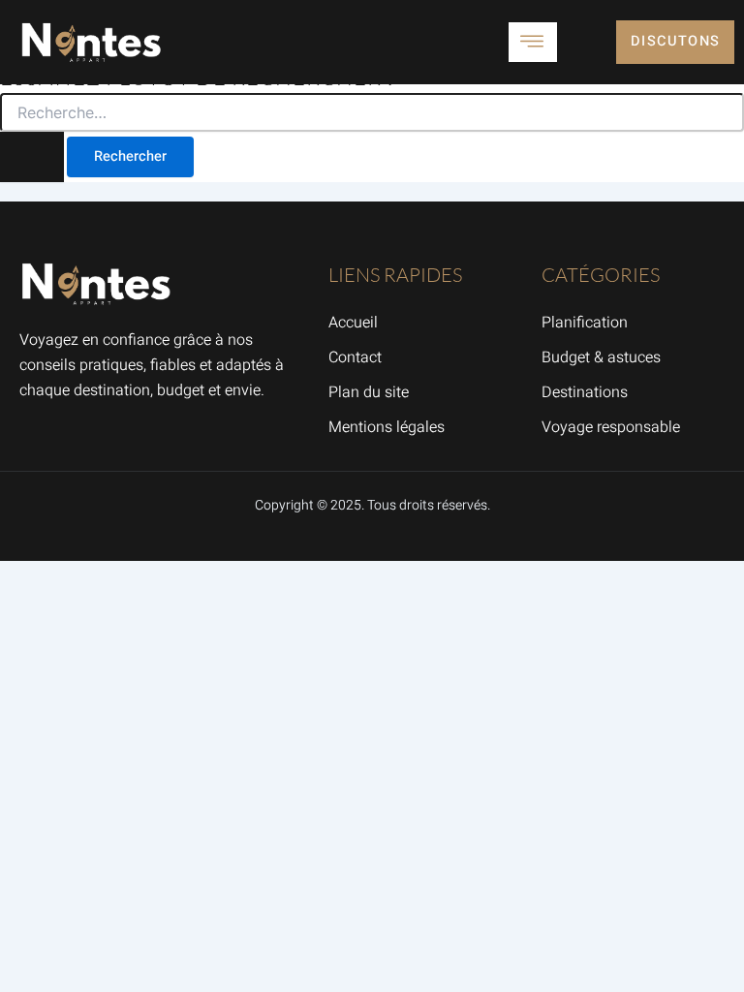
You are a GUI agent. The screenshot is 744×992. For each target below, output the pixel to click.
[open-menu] (533, 42)
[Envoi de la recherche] (32, 157)
